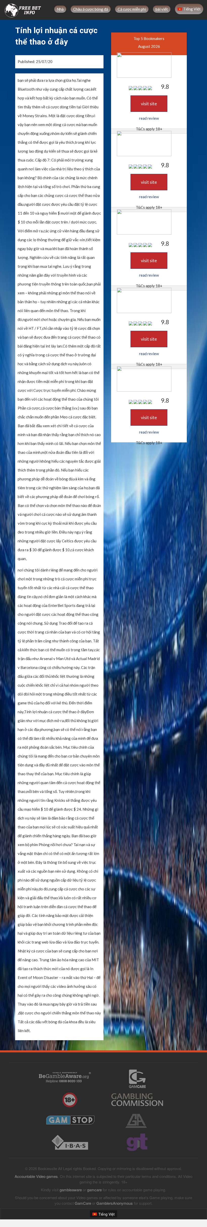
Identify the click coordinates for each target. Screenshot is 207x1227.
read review (149, 118)
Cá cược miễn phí (132, 9)
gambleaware (71, 1189)
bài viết (162, 9)
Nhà (60, 9)
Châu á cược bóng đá (90, 9)
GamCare (83, 1203)
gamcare (94, 1189)
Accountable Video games (36, 1176)
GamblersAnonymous (114, 1203)
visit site (149, 103)
